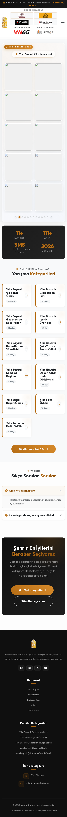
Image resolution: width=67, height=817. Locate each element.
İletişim (33, 705)
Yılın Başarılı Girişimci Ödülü (33, 747)
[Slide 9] (42, 217)
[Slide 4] (28, 217)
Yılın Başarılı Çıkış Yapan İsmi (33, 732)
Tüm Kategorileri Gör (32, 449)
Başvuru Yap (33, 699)
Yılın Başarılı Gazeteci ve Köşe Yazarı (33, 742)
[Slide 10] (44, 217)
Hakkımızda (33, 694)
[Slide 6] (33, 217)
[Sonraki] (51, 217)
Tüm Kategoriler (33, 601)
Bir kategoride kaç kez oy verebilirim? (31, 515)
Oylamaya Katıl (34, 590)
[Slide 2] (22, 217)
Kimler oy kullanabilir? (22, 490)
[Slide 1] (20, 217)
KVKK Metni (33, 710)
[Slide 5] (30, 217)
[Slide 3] (25, 217)
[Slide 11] (47, 217)
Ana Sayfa (33, 689)
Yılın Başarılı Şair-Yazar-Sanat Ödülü (33, 753)
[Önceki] (16, 217)
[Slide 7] (36, 217)
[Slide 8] (39, 217)
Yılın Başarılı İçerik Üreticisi (33, 737)
